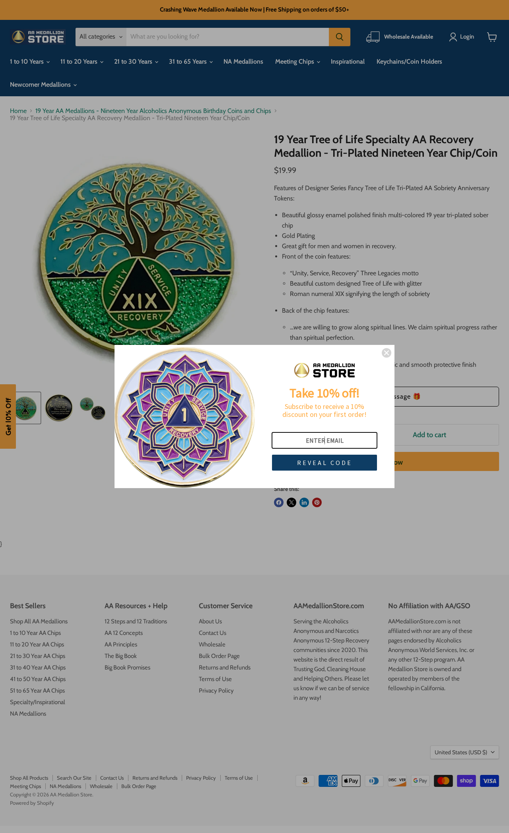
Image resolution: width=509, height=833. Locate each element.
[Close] (386, 353)
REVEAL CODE (324, 463)
